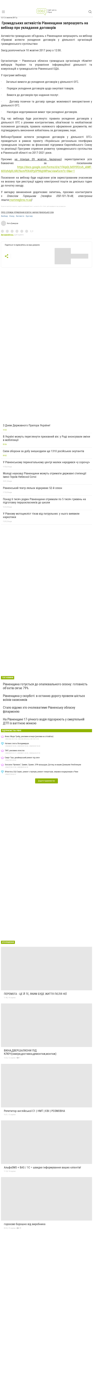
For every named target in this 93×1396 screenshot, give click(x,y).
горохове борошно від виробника (24, 1224)
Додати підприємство (46, 781)
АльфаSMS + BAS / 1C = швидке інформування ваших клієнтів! (42, 1167)
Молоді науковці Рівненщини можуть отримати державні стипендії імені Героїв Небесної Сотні (44, 475)
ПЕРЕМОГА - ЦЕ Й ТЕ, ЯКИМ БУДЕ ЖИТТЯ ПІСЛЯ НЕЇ (35, 994)
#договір (29, 216)
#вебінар (4, 216)
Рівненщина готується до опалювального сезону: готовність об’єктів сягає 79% (45, 686)
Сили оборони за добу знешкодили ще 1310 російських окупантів (43, 451)
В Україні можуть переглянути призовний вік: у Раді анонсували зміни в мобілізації (46, 438)
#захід (11, 216)
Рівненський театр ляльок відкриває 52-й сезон (32, 488)
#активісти (20, 216)
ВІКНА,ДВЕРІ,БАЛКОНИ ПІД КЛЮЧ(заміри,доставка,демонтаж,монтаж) (30, 1052)
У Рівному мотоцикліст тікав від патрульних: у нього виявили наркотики (41, 515)
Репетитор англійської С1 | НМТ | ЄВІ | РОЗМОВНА (34, 1111)
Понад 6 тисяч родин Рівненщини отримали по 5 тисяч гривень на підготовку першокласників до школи (44, 500)
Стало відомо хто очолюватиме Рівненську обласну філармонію (39, 709)
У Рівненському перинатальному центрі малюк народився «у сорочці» (46, 462)
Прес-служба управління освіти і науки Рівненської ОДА (27, 212)
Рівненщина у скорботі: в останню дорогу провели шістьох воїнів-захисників (44, 698)
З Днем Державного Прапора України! (26, 425)
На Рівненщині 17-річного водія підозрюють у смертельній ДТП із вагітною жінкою (43, 721)
